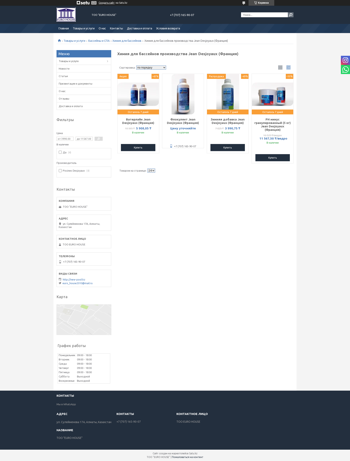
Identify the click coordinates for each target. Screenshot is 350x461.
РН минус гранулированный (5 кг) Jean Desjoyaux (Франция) (272, 124)
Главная (64, 28)
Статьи (63, 76)
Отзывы (64, 98)
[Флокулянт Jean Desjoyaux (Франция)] (183, 94)
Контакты (116, 28)
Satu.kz (193, 453)
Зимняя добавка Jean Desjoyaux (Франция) (228, 121)
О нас (102, 28)
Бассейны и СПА (99, 40)
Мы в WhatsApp (66, 404)
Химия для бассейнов (126, 40)
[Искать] (290, 14)
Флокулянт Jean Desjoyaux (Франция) (183, 121)
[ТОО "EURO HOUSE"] (72, 15)
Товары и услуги (84, 28)
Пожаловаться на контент (187, 457)
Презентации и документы (75, 83)
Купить (138, 147)
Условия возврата (168, 28)
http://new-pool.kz (74, 279)
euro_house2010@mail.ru (78, 283)
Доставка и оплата (139, 28)
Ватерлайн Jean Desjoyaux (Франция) (138, 121)
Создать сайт (107, 2)
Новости (64, 68)
